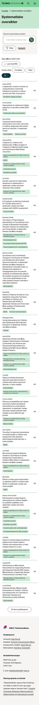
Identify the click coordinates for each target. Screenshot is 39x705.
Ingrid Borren (26, 645)
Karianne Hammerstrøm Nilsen (23, 642)
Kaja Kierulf (15, 639)
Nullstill (21, 48)
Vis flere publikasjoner (19, 609)
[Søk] (31, 39)
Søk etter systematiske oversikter (14, 34)
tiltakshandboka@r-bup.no (19, 671)
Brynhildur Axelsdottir (22, 648)
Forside (5, 11)
